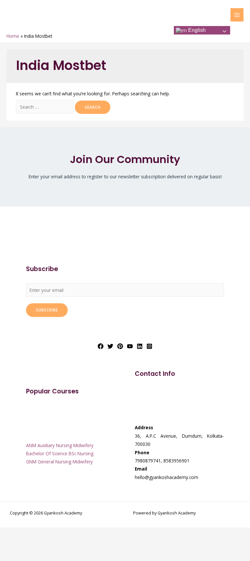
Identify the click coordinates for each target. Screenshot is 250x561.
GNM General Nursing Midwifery (59, 461)
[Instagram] (149, 346)
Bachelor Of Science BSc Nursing (59, 453)
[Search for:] (45, 107)
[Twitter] (110, 346)
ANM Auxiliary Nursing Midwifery (59, 445)
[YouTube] (130, 346)
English (196, 30)
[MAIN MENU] (237, 14)
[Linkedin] (140, 346)
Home (13, 36)
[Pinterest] (120, 346)
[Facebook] (101, 346)
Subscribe (47, 309)
